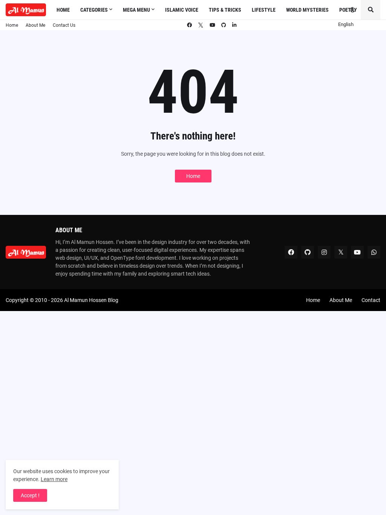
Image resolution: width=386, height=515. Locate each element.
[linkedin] (234, 25)
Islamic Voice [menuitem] (181, 10)
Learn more (54, 479)
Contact (370, 300)
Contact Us (64, 25)
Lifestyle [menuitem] (264, 10)
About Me (35, 25)
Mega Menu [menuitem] (136, 10)
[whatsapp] (374, 252)
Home (12, 25)
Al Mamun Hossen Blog (91, 300)
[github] (223, 25)
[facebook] (189, 25)
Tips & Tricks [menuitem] (225, 10)
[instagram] (324, 252)
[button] (352, 10)
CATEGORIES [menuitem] (94, 10)
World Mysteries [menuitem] (307, 10)
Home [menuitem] (63, 10)
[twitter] (201, 25)
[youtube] (212, 25)
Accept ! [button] (30, 495)
